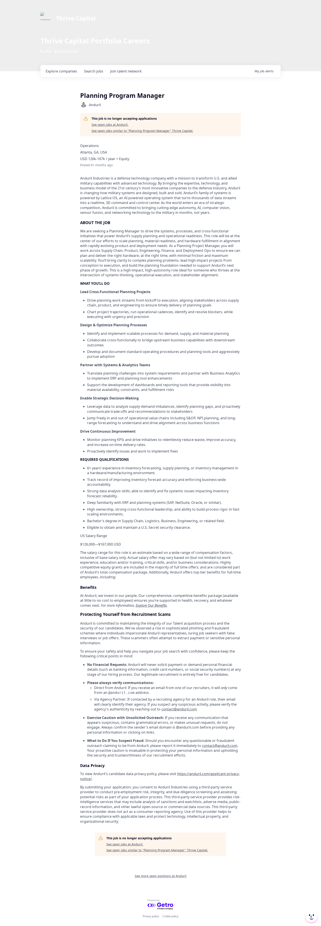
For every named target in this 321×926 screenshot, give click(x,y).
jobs (93, 71)
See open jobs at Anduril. (109, 125)
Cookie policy (170, 916)
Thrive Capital (76, 18)
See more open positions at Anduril (160, 876)
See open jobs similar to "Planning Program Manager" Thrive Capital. (142, 131)
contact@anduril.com (179, 709)
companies (61, 71)
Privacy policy (151, 916)
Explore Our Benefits (151, 605)
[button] (311, 916)
